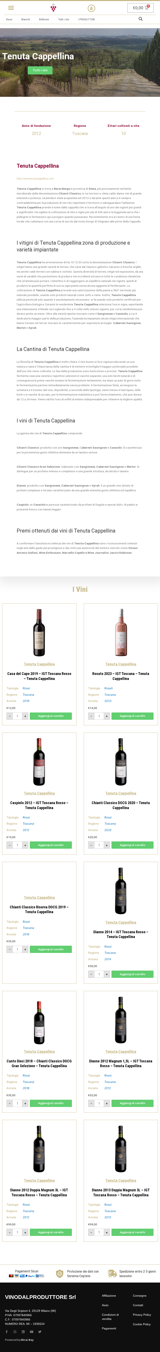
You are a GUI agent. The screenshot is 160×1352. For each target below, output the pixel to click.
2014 (107, 959)
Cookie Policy (142, 1324)
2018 (26, 1088)
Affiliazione (109, 1295)
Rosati (108, 688)
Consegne (139, 1295)
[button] (11, 7)
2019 (26, 701)
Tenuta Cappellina (39, 664)
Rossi (26, 688)
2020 (107, 830)
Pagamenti (109, 1328)
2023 (107, 701)
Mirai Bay (27, 1339)
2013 (107, 1217)
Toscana (28, 694)
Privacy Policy (142, 1314)
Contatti (138, 1305)
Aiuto (105, 1305)
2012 (26, 830)
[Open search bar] (141, 19)
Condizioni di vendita (110, 1316)
